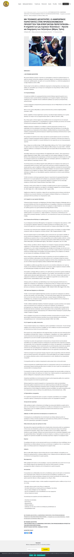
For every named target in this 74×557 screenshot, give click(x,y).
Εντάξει (31, 555)
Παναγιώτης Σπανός (58, 31)
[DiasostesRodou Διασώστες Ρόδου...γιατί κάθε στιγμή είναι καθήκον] (6, 4)
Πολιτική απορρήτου (41, 555)
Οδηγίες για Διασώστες (36, 31)
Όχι (35, 555)
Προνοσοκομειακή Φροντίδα (42, 12)
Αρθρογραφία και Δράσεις (31, 12)
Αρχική (25, 12)
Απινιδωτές (65, 3)
